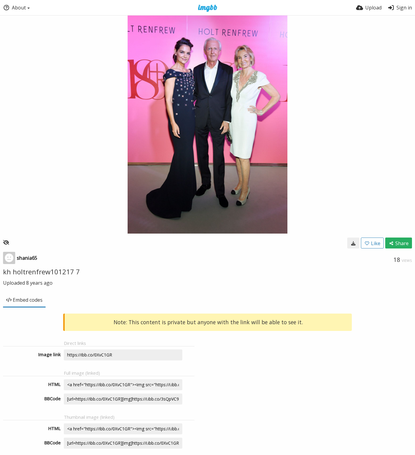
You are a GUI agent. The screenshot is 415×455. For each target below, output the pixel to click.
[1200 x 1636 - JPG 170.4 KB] (353, 243)
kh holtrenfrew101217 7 (41, 271)
